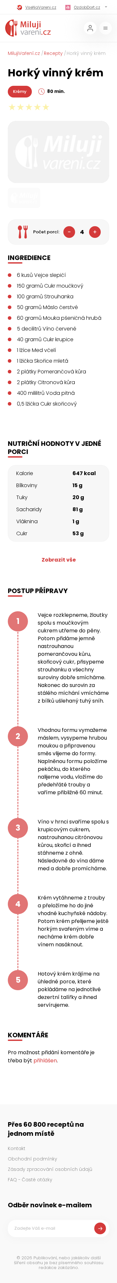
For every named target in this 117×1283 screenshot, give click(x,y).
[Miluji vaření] (28, 28)
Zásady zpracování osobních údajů (50, 1169)
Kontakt (16, 1148)
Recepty (53, 53)
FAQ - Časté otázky (30, 1179)
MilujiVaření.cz (24, 53)
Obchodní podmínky (32, 1159)
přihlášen (45, 1060)
